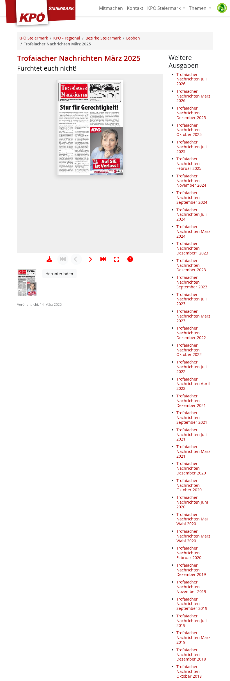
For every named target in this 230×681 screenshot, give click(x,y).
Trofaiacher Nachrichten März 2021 (193, 451)
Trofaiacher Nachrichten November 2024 (191, 180)
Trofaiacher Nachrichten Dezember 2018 (191, 654)
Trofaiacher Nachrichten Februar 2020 (188, 552)
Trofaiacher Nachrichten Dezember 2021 (191, 400)
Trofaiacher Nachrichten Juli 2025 (191, 146)
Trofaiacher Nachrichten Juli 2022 (191, 366)
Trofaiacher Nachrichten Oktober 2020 (189, 485)
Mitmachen (111, 8)
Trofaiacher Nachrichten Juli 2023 (191, 299)
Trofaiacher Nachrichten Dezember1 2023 (192, 248)
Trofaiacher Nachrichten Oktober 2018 (189, 671)
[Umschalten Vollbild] (116, 259)
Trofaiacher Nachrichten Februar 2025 (188, 163)
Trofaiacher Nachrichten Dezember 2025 (191, 112)
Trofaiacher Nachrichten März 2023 (193, 316)
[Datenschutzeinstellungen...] (222, 8)
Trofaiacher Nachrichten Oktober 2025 (189, 129)
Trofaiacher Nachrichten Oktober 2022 (189, 349)
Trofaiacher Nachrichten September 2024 (191, 197)
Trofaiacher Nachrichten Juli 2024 (191, 214)
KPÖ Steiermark (164, 8)
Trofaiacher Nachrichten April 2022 (193, 383)
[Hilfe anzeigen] (130, 259)
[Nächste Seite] (89, 259)
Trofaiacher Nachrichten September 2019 (191, 603)
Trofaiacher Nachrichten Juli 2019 (191, 620)
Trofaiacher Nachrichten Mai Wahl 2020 (192, 519)
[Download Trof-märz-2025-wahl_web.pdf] (49, 259)
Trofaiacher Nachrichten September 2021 (191, 417)
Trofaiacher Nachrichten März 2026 (193, 96)
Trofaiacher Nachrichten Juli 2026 (191, 79)
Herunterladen (59, 273)
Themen (198, 8)
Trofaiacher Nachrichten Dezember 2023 (191, 265)
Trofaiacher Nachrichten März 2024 (193, 231)
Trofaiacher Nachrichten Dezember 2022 (191, 332)
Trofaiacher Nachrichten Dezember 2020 (191, 468)
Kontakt (135, 8)
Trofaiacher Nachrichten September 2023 (191, 282)
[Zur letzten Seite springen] (103, 259)
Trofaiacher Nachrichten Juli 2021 (191, 434)
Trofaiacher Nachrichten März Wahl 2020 (193, 536)
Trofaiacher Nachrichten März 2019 (193, 637)
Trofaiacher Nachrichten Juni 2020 (192, 502)
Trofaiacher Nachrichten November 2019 (191, 586)
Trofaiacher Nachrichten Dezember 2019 (191, 569)
